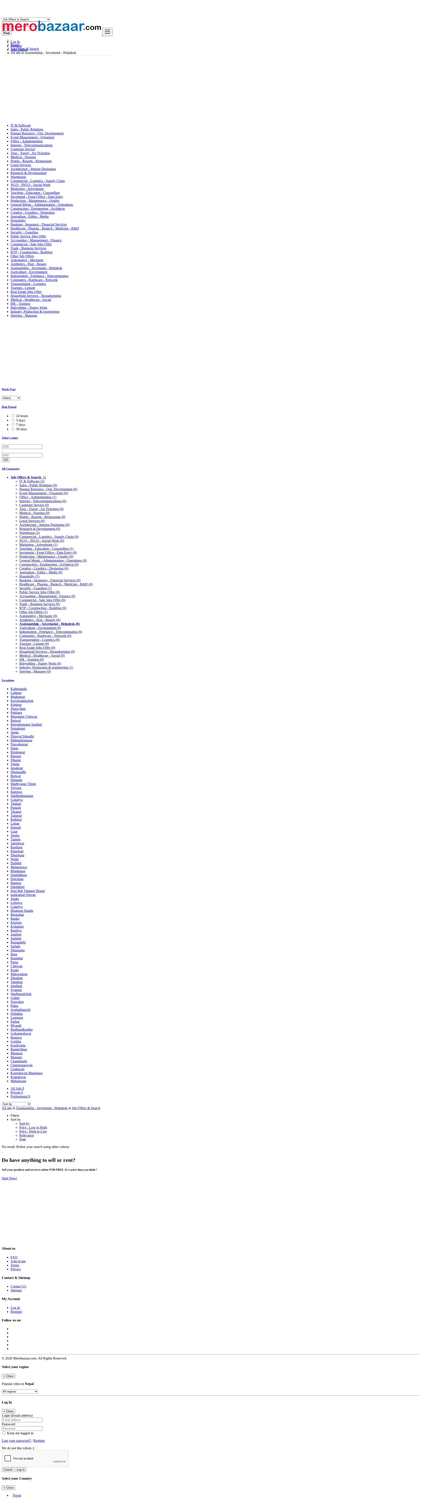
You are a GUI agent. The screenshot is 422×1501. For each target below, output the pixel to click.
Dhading (17, 978)
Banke (15, 918)
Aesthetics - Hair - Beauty (29, 264)
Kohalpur (17, 926)
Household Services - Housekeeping (36, 296)
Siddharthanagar (22, 796)
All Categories (11, 468)
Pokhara (16, 712)
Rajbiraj (16, 819)
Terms (15, 1265)
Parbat (15, 1021)
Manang (16, 1057)
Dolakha (16, 1013)
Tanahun (17, 982)
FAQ (14, 1257)
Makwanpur (19, 974)
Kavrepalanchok (22, 701)
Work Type (9, 389)
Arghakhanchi (20, 1010)
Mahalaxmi (18, 1081)
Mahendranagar (21, 740)
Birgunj (16, 756)
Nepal (17, 1495)
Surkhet (16, 938)
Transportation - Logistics (28, 284)
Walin (15, 859)
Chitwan (16, 966)
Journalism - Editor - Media (30, 216)
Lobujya (16, 903)
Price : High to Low (33, 1131)
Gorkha (16, 1041)
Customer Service (23, 149)
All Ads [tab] (17, 1088)
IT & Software (21, 125)
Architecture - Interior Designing (33, 169)
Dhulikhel (17, 887)
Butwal (16, 720)
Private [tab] (17, 1092)
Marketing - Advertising (27, 189)
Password (8, 1424)
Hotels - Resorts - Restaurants (31, 161)
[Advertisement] (211, 89)
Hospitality (18, 220)
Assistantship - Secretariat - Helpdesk (36, 268)
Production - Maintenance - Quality (35, 200)
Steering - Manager (24, 315)
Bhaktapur (18, 697)
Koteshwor (18, 1077)
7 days (20, 425)
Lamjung (17, 1017)
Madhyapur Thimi (23, 784)
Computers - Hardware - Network (34, 280)
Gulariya (17, 800)
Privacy (16, 1269)
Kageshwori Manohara (26, 1073)
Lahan (15, 823)
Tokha (15, 764)
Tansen (15, 839)
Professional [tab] (20, 1096)
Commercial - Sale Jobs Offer (31, 244)
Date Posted (9, 406)
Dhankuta (17, 855)
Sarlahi (15, 946)
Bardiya (16, 930)
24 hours (22, 416)
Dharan (16, 760)
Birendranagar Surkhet (26, 724)
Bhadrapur (18, 871)
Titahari (16, 804)
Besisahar (17, 914)
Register (16, 46)
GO (6, 460)
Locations (8, 680)
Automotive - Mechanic (27, 260)
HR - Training (20, 303)
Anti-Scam (18, 1261)
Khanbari (17, 851)
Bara (14, 954)
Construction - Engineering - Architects (38, 208)
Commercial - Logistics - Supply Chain (38, 181)
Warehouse (18, 177)
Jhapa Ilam (18, 708)
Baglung (16, 847)
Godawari (17, 1069)
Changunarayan (22, 1065)
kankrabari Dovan (23, 895)
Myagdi (16, 1025)
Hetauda (16, 780)
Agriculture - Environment (29, 272)
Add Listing (19, 50)
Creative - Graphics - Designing (33, 212)
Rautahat (17, 958)
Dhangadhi (18, 772)
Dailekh (16, 863)
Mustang (17, 1053)
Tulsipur (16, 815)
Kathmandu (19, 689)
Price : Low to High (33, 1127)
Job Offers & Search (86, 1108)
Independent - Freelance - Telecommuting (39, 276)
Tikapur (16, 811)
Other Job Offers (22, 256)
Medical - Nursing (23, 157)
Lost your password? (17, 1440)
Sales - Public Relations (27, 129)
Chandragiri (19, 1061)
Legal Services (21, 165)
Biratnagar (18, 752)
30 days (21, 429)
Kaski (15, 970)
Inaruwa (16, 792)
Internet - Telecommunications (32, 145)
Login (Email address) (17, 1415)
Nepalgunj (18, 728)
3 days (20, 420)
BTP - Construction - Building (32, 252)
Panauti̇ (16, 827)
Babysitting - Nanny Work (29, 307)
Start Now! (9, 1178)
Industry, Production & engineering (35, 311)
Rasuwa (16, 1037)
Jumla (15, 732)
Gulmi (15, 998)
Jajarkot (16, 934)
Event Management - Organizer (32, 137)
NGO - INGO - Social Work (30, 185)
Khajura (16, 922)
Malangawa (19, 867)
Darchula (17, 879)
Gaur (14, 831)
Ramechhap (19, 1049)
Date (22, 1139)
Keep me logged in (19, 1433)
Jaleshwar (17, 843)
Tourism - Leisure (23, 288)
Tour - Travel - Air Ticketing (30, 153)
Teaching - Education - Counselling (35, 193)
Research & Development (28, 173)
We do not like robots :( (18, 1448)
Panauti (16, 807)
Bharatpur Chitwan (24, 716)
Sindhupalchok (21, 994)
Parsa (14, 962)
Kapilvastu (18, 1045)
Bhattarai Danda (22, 910)
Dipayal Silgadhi (22, 736)
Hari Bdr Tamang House (28, 891)
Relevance (26, 1135)
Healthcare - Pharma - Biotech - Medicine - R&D (45, 228)
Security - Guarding (24, 232)
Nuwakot (17, 1002)
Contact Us (18, 1286)
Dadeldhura (19, 875)
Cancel (8, 1469)
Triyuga (16, 788)
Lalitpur (16, 693)
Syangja (16, 990)
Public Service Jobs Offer (28, 236)
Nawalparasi (19, 744)
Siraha (15, 835)
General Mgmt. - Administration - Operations (42, 204)
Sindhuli (16, 986)
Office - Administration (27, 141)
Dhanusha (18, 950)
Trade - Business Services (28, 248)
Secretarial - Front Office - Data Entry (37, 197)
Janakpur (17, 768)
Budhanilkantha (22, 1029)
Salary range (10, 437)
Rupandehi (18, 942)
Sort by (24, 1123)
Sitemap (16, 1290)
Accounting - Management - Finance (36, 240)
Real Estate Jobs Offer (26, 292)
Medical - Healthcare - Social (31, 300)
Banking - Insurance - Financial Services (39, 224)
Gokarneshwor (21, 1033)
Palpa (14, 1006)
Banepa (16, 883)
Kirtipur (16, 704)
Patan (14, 748)
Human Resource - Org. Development (37, 133)
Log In (15, 42)
